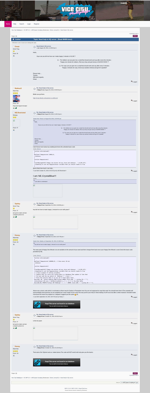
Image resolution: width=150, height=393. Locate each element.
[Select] (39, 149)
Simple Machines (83, 388)
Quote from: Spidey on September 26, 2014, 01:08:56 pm (48, 241)
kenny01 (56, 30)
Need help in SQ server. (44, 46)
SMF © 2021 (74, 388)
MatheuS (18, 88)
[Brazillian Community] (16, 108)
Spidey (17, 204)
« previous (132, 33)
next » (136, 33)
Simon (51, 30)
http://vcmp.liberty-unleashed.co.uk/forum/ (45, 98)
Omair (17, 46)
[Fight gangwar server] (16, 217)
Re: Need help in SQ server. (45, 88)
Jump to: (118, 382)
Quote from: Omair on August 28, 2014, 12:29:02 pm (47, 118)
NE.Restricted (20, 113)
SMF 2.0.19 (67, 388)
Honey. (17, 235)
